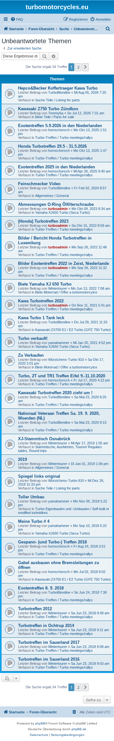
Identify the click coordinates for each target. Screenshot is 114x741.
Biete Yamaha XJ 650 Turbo (45, 284)
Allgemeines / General (52, 196)
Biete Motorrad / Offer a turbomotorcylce (66, 292)
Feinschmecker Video (39, 183)
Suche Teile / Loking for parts (57, 100)
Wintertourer (57, 288)
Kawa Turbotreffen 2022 (41, 301)
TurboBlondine (59, 92)
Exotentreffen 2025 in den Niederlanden (56, 167)
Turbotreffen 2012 (35, 608)
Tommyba (55, 113)
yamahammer (58, 343)
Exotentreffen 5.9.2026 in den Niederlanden (60, 125)
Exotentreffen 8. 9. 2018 (41, 588)
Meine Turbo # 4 (33, 521)
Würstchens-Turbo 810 (66, 359)
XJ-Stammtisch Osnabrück (44, 438)
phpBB (40, 723)
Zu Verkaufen (31, 355)
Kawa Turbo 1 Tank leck (41, 317)
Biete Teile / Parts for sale (54, 117)
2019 (22, 459)
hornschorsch (59, 130)
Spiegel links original (39, 476)
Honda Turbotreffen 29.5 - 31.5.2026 (52, 146)
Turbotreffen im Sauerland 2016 (48, 659)
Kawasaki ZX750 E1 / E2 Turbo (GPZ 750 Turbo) (73, 330)
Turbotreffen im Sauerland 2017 (48, 642)
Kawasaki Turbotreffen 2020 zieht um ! (55, 392)
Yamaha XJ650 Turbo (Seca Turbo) (62, 212)
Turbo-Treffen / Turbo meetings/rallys (64, 137)
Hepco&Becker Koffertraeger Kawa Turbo (58, 88)
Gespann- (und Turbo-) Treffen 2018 (52, 542)
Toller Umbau (31, 497)
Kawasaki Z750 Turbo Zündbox (48, 108)
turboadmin (58, 209)
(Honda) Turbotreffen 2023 (43, 221)
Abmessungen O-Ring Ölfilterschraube (56, 204)
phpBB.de (79, 729)
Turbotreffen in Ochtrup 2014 (46, 625)
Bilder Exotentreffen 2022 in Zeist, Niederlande (63, 263)
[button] (85, 67)
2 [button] (78, 67)
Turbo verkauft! (33, 338)
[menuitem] (16, 19)
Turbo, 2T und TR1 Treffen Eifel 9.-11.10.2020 (61, 376)
